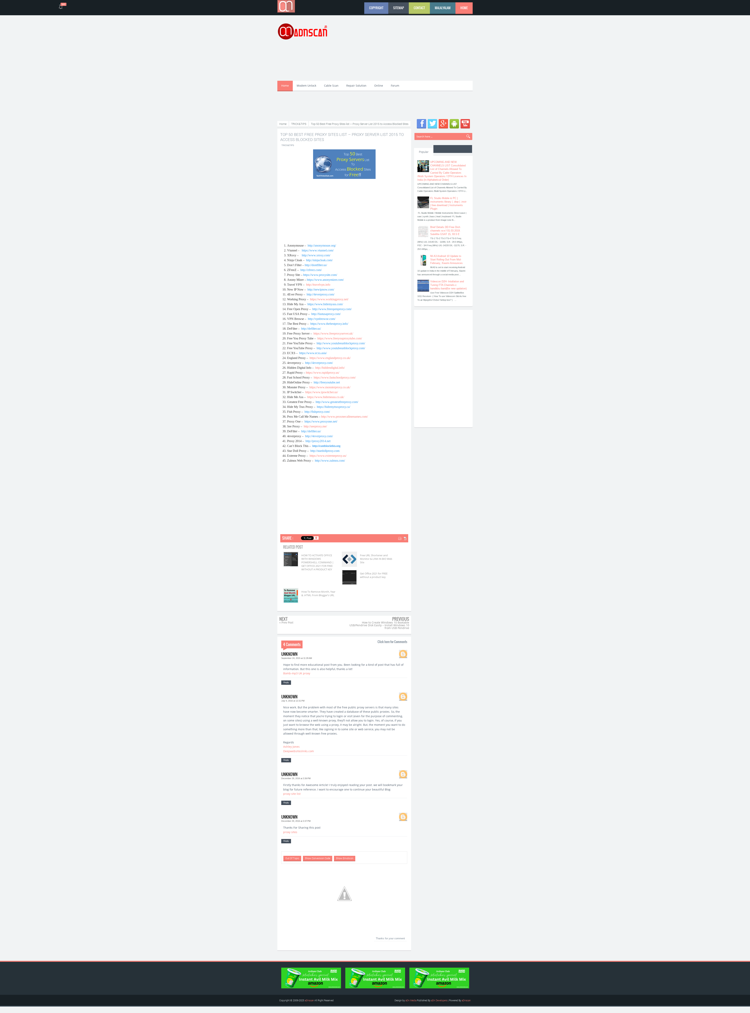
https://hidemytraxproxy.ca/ (333, 406)
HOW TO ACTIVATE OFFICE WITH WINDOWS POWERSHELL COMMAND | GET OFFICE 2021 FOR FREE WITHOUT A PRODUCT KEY (317, 562)
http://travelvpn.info (318, 284)
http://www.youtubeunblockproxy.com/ (341, 343)
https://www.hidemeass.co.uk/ (325, 397)
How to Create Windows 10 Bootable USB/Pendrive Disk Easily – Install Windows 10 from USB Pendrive (379, 625)
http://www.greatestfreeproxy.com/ (337, 402)
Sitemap (398, 7)
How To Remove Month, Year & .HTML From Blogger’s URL (318, 593)
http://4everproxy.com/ (320, 294)
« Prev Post (286, 622)
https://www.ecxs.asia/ (313, 353)
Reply (286, 682)
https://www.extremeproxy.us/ (328, 455)
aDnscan (309, 1000)
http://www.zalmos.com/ (330, 460)
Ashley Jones (291, 746)
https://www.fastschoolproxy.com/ (335, 377)
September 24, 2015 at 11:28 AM (296, 658)
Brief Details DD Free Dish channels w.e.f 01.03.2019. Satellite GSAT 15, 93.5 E (445, 231)
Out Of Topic (292, 858)
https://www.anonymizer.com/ (325, 279)
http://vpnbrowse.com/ (321, 318)
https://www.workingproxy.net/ (329, 299)
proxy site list (292, 794)
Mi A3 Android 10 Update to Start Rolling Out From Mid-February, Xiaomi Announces (446, 260)
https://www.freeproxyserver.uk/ (333, 333)
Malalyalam (443, 7)
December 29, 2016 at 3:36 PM (296, 778)
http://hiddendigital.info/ (330, 367)
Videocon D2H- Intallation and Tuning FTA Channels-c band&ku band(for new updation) (448, 285)
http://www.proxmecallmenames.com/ (344, 416)
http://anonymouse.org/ (322, 245)
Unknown (289, 654)
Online (378, 85)
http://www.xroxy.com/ (316, 255)
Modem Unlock (306, 85)
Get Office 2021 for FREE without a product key (374, 575)
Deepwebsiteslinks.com (298, 751)
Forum (395, 85)
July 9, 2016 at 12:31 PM (292, 701)
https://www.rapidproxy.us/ (322, 372)
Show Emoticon (344, 858)
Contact (419, 7)
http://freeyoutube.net (327, 382)
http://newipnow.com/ (320, 289)
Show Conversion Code (317, 858)
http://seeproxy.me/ (315, 426)
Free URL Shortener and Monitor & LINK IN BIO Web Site (376, 559)
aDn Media (410, 1000)
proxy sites (290, 832)
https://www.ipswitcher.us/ (321, 392)
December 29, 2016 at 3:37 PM (296, 821)
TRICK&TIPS (287, 145)
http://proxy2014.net (317, 441)
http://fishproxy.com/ (317, 411)
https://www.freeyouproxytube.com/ (339, 338)
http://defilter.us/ (311, 328)
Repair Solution (356, 85)
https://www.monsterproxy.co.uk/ (329, 387)
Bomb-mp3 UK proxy (296, 673)
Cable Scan (331, 85)
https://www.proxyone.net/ (320, 421)
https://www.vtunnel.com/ (318, 250)
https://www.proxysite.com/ (320, 274)
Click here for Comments (392, 642)
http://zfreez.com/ (311, 270)
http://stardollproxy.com (324, 450)
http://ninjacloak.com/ (319, 260)
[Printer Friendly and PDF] (402, 538)
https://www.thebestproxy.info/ (329, 323)
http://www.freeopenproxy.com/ (332, 309)
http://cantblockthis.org (326, 446)
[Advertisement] (401, 50)
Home (464, 7)
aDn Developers (439, 1000)
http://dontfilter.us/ (316, 265)
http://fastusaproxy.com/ (326, 314)
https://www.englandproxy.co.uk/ (330, 358)
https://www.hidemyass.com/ (325, 304)
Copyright (376, 7)
